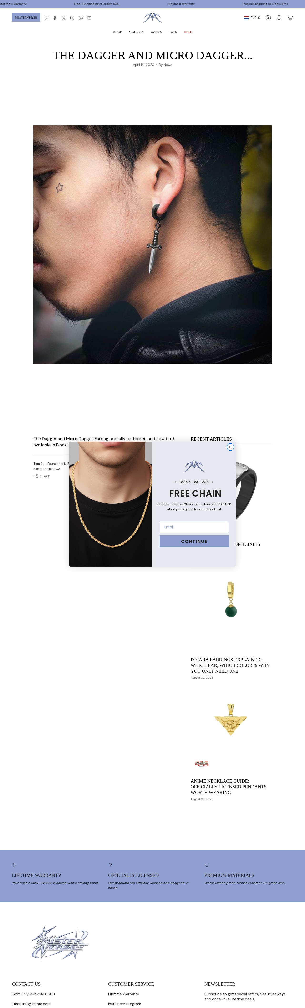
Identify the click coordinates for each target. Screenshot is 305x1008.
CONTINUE (194, 541)
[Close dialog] (230, 447)
